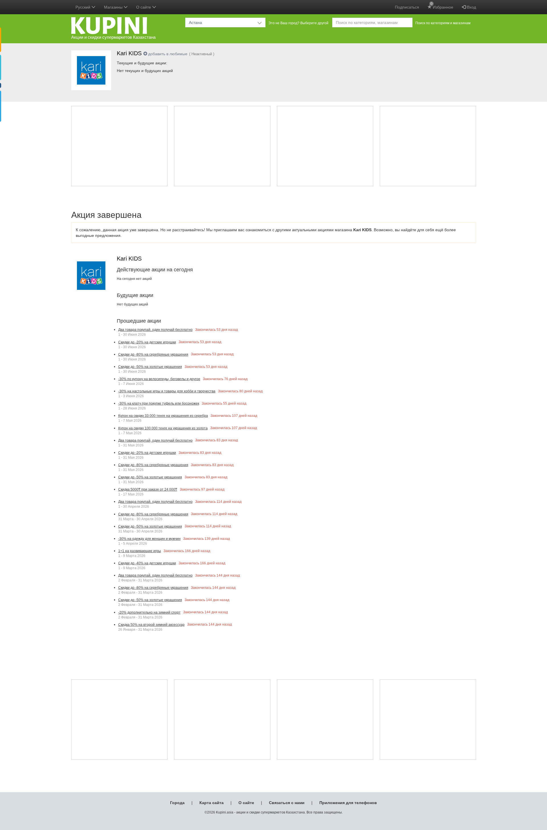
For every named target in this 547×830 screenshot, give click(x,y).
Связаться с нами (287, 802)
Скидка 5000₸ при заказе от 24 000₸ (147, 489)
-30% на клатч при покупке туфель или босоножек (158, 403)
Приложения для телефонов (348, 802)
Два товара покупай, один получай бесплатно (155, 330)
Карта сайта (211, 802)
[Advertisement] (119, 146)
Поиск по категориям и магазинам (442, 23)
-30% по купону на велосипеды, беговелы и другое (159, 379)
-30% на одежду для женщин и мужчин (149, 539)
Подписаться (407, 7)
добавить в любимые (167, 54)
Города (177, 802)
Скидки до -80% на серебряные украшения (153, 354)
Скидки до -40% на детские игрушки (147, 563)
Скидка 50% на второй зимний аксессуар (151, 625)
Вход (471, 7)
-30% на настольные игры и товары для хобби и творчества (166, 391)
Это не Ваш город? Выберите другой (298, 23)
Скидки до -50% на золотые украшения (150, 367)
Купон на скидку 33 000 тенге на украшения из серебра (163, 416)
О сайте (246, 802)
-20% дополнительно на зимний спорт (149, 612)
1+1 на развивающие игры (139, 551)
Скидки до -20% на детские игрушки (147, 342)
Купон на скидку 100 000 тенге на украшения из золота (163, 428)
